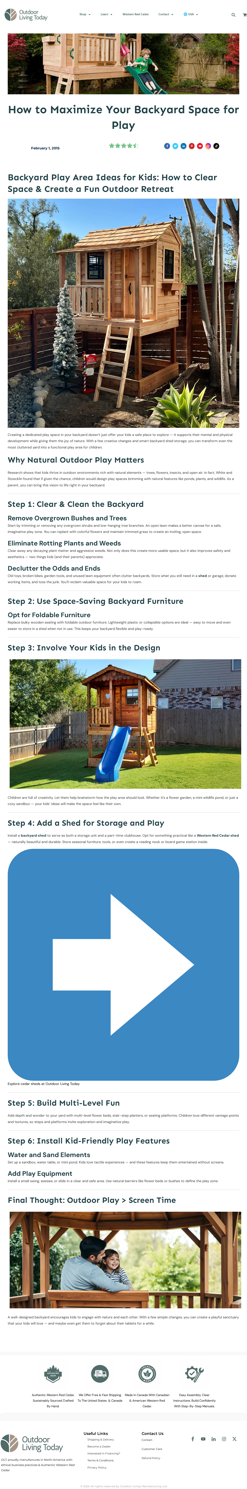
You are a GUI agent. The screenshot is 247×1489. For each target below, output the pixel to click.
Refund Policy (151, 1458)
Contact (147, 1440)
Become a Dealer (99, 1446)
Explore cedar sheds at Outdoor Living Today (44, 1083)
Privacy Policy (97, 1467)
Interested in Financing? (103, 1453)
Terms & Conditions (100, 1460)
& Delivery (100, 1439)
